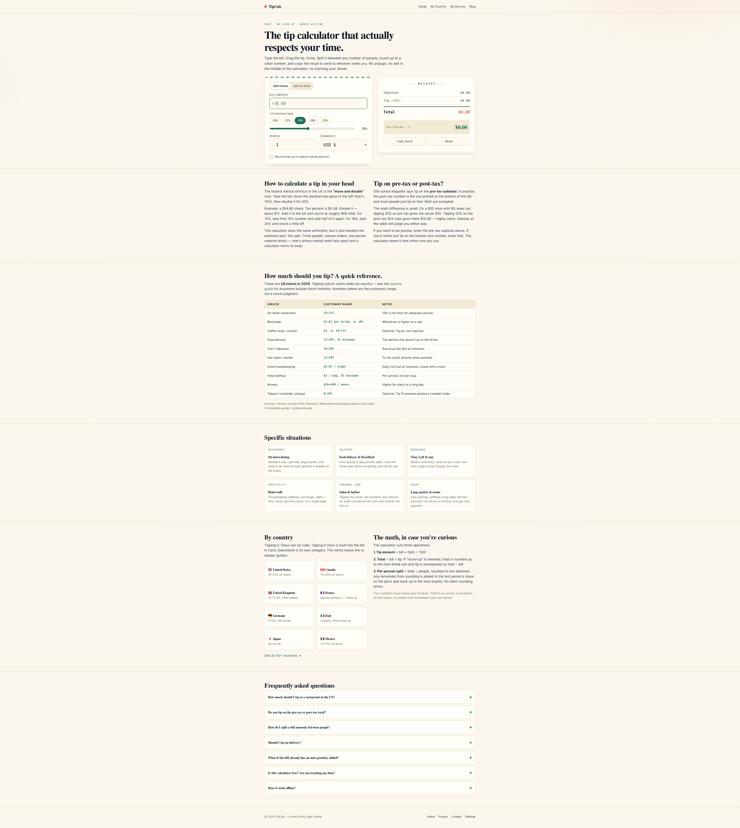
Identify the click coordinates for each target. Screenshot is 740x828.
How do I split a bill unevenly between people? (299, 727)
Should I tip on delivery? (284, 742)
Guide (423, 6)
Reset (449, 141)
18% (300, 120)
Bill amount (279, 94)
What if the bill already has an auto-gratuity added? (303, 757)
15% (287, 120)
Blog (472, 6)
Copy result (404, 141)
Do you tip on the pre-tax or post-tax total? (297, 712)
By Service (458, 6)
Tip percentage (281, 113)
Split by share (301, 85)
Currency (327, 136)
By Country (438, 6)
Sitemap (470, 816)
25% (325, 120)
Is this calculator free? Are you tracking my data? (301, 772)
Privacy (443, 816)
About (431, 816)
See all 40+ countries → (282, 655)
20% (312, 120)
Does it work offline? (282, 787)
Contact (456, 816)
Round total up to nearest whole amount (302, 156)
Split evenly (280, 85)
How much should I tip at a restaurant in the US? (301, 697)
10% (275, 120)
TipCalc (275, 6)
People (275, 136)
